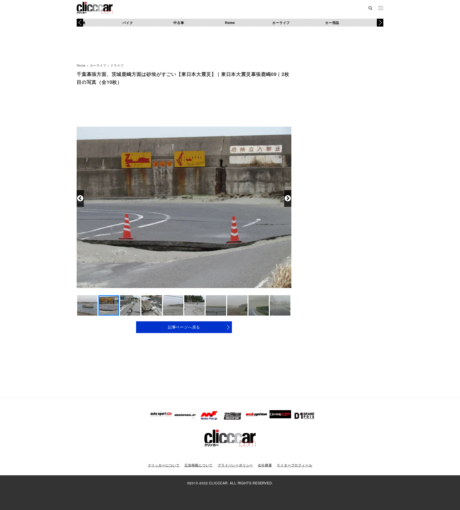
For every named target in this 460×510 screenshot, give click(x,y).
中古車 (178, 22)
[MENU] (380, 8)
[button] (380, 22)
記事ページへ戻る (184, 327)
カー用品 (332, 22)
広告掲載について (198, 465)
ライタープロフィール (294, 465)
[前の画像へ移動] (80, 198)
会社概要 (265, 465)
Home (230, 22)
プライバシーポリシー (235, 465)
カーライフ (281, 22)
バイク (127, 22)
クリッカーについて (164, 465)
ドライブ (117, 65)
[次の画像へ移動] (287, 198)
